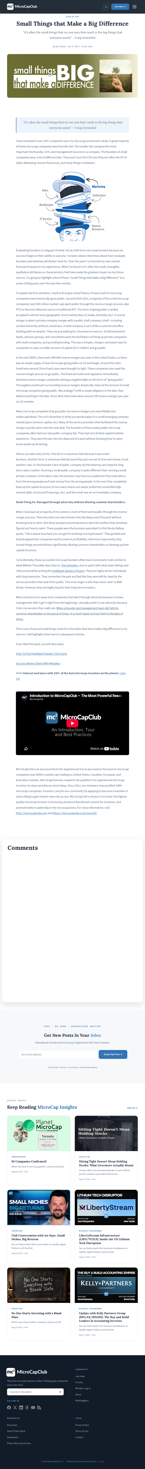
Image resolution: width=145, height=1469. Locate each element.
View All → (132, 1108)
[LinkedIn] (21, 1408)
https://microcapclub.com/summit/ (75, 813)
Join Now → (120, 6)
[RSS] (39, 1408)
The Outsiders (69, 565)
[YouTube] (33, 1408)
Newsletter (12, 1437)
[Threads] (27, 1408)
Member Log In (83, 1388)
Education (12, 1425)
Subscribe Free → (113, 1054)
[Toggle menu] (134, 6)
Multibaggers (82, 1400)
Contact (79, 1437)
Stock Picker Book (16, 1431)
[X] (15, 1408)
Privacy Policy (82, 1425)
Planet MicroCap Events (19, 1443)
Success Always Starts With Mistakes (38, 663)
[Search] (106, 6)
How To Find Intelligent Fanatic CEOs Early (41, 654)
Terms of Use (81, 1431)
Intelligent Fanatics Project (68, 571)
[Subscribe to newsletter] (60, 1391)
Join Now (80, 1376)
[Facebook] (9, 1408)
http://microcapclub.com (31, 813)
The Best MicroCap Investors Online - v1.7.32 (85, 1461)
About (78, 1394)
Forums (79, 1382)
